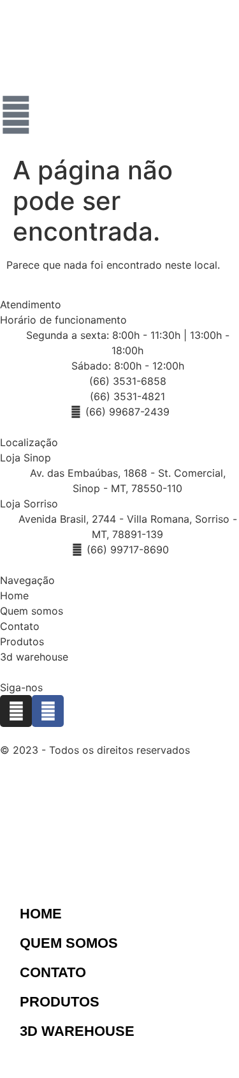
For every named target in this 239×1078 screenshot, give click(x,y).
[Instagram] (16, 711)
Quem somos (31, 610)
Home (14, 595)
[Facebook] (48, 711)
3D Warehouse (77, 1031)
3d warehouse (34, 656)
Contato (20, 626)
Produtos (22, 641)
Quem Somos (69, 943)
